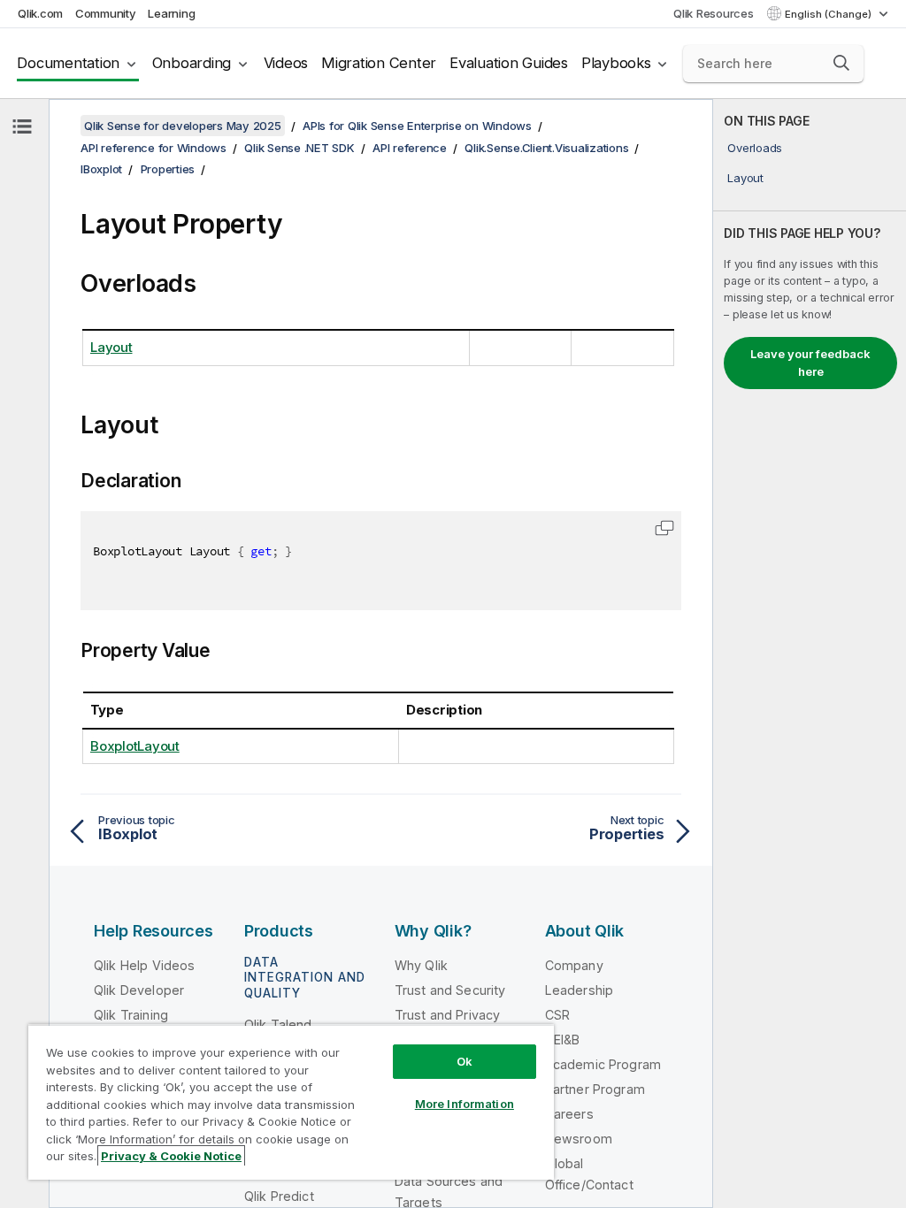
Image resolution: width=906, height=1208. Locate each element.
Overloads (754, 148)
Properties (168, 169)
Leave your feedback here (810, 362)
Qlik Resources (713, 13)
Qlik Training (131, 1014)
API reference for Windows (153, 148)
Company (574, 965)
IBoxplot (101, 169)
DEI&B (562, 1039)
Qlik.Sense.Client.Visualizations (546, 148)
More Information (464, 1104)
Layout (745, 178)
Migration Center (378, 63)
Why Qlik (421, 965)
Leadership (579, 990)
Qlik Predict (279, 1196)
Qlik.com (40, 13)
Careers (569, 1113)
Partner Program (595, 1089)
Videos (286, 63)
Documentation (68, 63)
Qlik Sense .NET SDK (299, 148)
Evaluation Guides (508, 63)
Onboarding (192, 63)
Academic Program (603, 1064)
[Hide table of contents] (22, 126)
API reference (409, 148)
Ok (464, 1061)
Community (105, 13)
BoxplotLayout (135, 746)
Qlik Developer (139, 990)
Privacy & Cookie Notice (171, 1156)
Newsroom (578, 1138)
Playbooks (616, 63)
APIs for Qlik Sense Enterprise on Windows (417, 126)
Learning (171, 13)
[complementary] (809, 653)
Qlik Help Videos (145, 965)
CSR (557, 1014)
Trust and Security (450, 990)
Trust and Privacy (448, 1014)
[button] (841, 63)
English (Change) (829, 14)
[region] (291, 1102)
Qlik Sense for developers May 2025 (182, 126)
